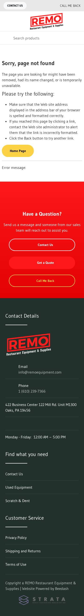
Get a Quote (45, 263)
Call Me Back (70, 6)
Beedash (62, 588)
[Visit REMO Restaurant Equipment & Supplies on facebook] (7, 423)
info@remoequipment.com (40, 372)
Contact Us (15, 5)
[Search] (6, 37)
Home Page (18, 151)
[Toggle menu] (6, 21)
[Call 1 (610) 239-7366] (46, 5)
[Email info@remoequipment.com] (36, 5)
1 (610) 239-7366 (32, 391)
